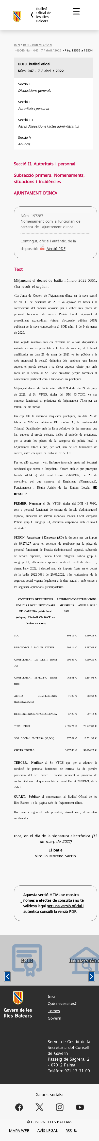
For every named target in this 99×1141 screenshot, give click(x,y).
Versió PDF (55, 248)
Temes (54, 1010)
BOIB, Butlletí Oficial (37, 45)
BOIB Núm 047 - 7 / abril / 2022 (39, 50)
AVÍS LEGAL (47, 1130)
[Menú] (76, 11)
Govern (54, 1018)
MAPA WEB (19, 1130)
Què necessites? (62, 1003)
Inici (17, 45)
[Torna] (32, 15)
